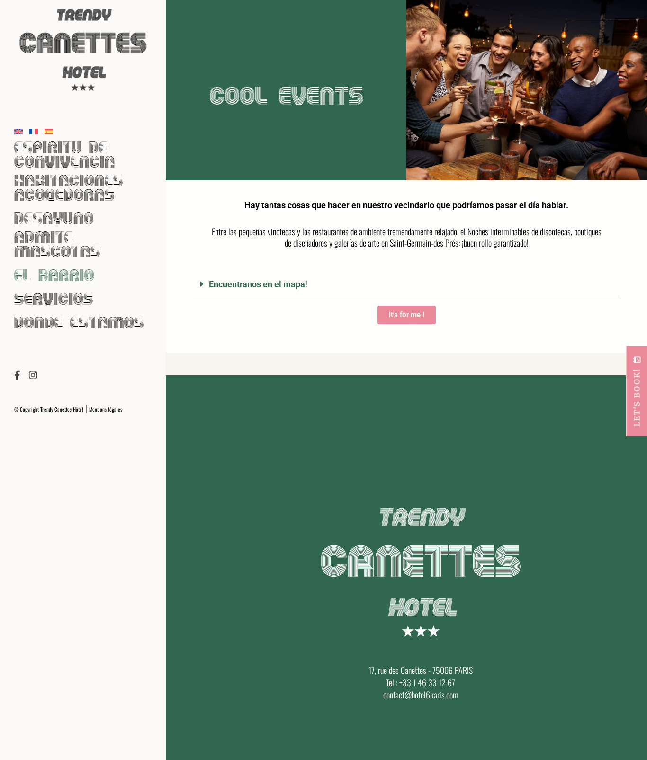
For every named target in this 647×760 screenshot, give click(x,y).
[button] (406, 284)
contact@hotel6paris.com (420, 695)
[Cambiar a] (18, 129)
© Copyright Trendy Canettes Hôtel (48, 409)
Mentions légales (105, 409)
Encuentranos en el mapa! (258, 284)
